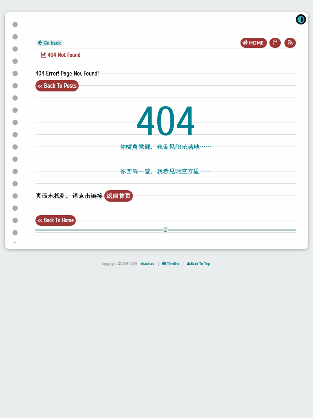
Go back (51, 43)
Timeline (172, 263)
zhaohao (147, 263)
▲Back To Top (198, 263)
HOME (256, 43)
